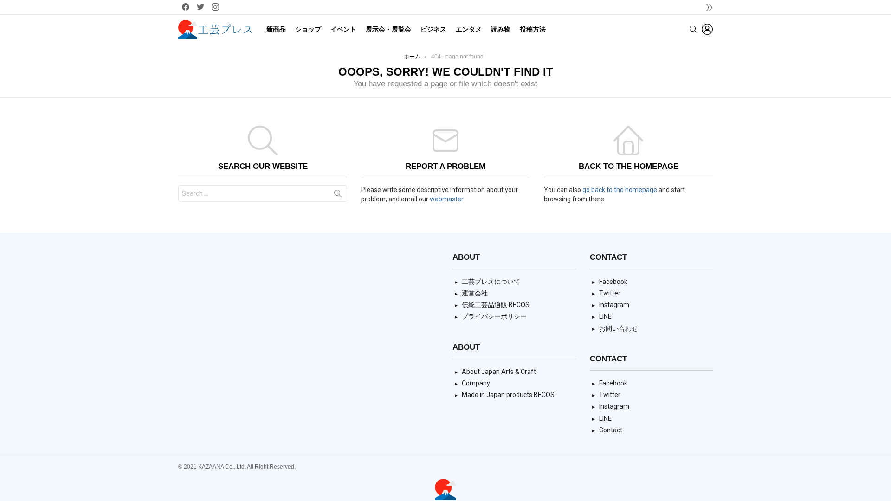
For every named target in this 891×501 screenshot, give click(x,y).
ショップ (308, 29)
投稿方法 (533, 29)
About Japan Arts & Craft (499, 371)
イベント (343, 29)
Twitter (609, 293)
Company (476, 383)
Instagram (614, 304)
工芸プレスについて (491, 281)
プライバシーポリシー (494, 316)
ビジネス (433, 29)
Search (338, 195)
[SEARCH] (693, 29)
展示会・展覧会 (388, 29)
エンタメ (469, 29)
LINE (605, 316)
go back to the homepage (619, 189)
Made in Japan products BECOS (508, 394)
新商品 (276, 29)
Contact (610, 430)
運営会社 (475, 293)
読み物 (500, 29)
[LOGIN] (707, 29)
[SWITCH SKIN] (709, 7)
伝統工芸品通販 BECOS (495, 304)
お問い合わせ (618, 328)
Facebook (613, 281)
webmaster (446, 199)
